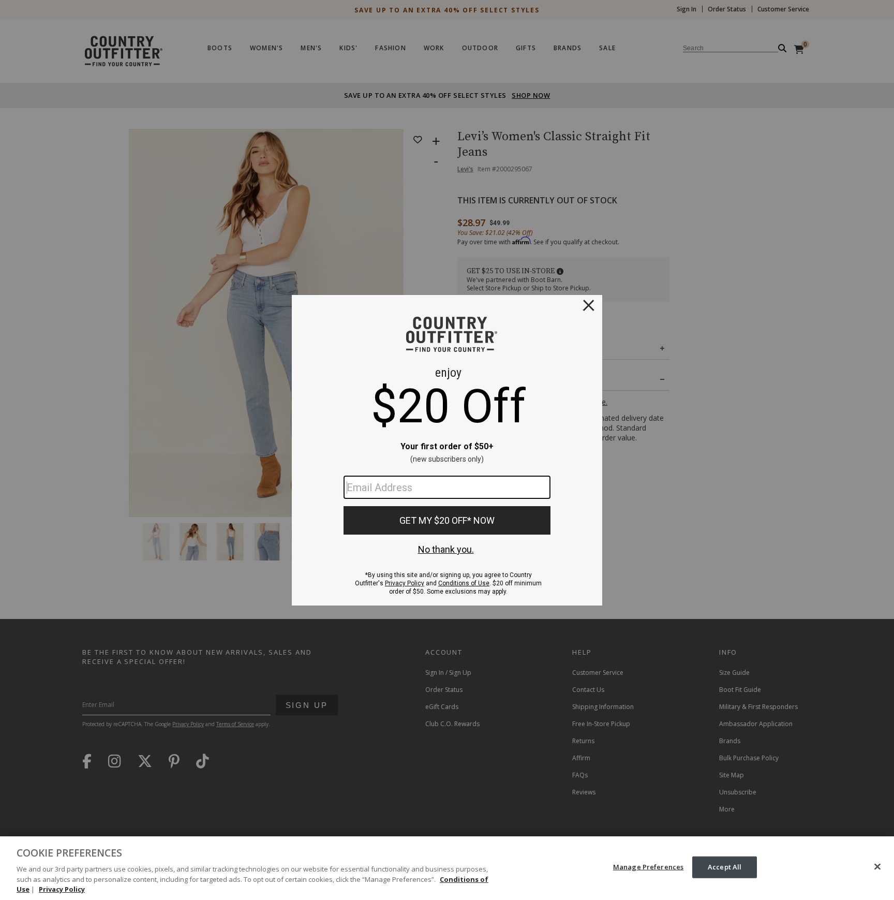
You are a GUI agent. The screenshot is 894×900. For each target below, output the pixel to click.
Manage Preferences (648, 867)
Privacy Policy (62, 889)
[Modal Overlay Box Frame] (447, 450)
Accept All (724, 867)
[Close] (877, 866)
